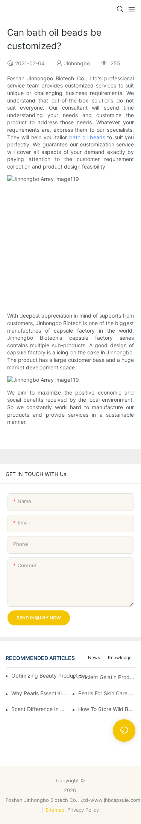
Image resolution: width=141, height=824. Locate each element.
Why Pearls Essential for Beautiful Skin (39, 693)
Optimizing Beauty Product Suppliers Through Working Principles (49, 675)
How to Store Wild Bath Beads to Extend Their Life (106, 709)
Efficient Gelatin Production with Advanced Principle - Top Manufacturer (106, 677)
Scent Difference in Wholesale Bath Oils (39, 709)
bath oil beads (87, 137)
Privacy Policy (83, 810)
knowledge (120, 657)
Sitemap (54, 810)
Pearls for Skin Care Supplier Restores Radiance (106, 693)
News (94, 657)
